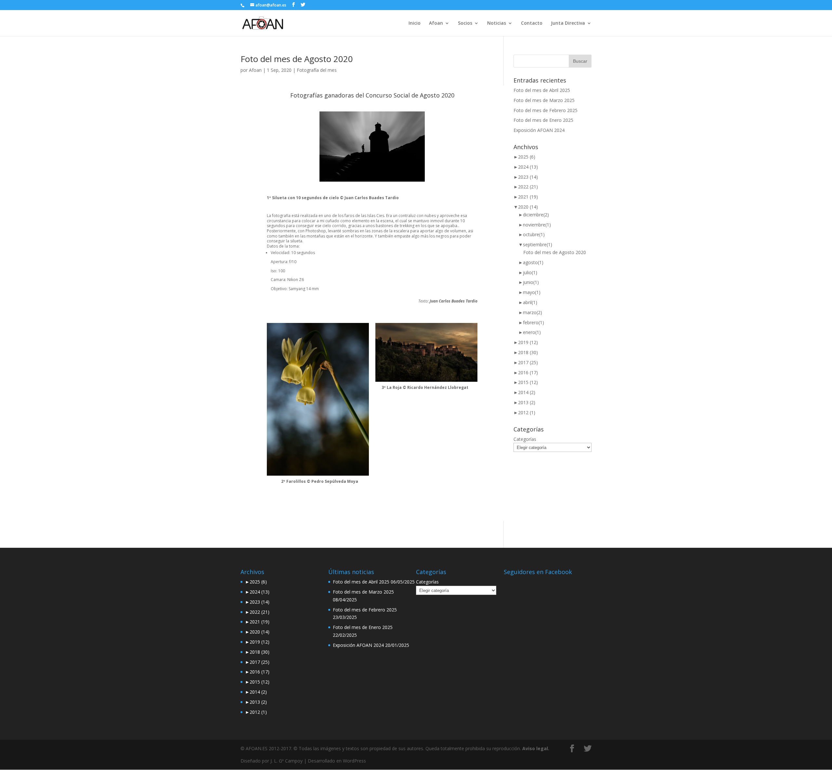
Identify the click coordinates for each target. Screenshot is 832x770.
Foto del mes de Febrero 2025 (546, 110)
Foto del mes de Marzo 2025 (544, 100)
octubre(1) (531, 234)
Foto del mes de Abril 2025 (542, 90)
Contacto (531, 23)
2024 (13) (526, 167)
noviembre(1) (534, 225)
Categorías (525, 439)
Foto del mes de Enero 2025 (543, 120)
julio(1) (527, 272)
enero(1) (529, 332)
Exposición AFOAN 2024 (539, 130)
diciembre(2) (533, 215)
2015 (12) (526, 382)
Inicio (415, 23)
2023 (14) (526, 177)
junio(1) (528, 282)
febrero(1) (531, 322)
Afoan (255, 70)
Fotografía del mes (317, 70)
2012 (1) (524, 412)
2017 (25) (526, 362)
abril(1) (527, 302)
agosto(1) (530, 262)
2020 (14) (526, 207)
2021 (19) (526, 197)
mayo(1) (529, 292)
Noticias (496, 23)
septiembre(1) (535, 244)
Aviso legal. (535, 748)
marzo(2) (530, 312)
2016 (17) (526, 372)
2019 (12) (526, 342)
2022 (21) (526, 187)
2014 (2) (524, 392)
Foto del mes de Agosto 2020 (296, 59)
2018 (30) (526, 352)
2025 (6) (524, 157)
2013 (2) (524, 402)
